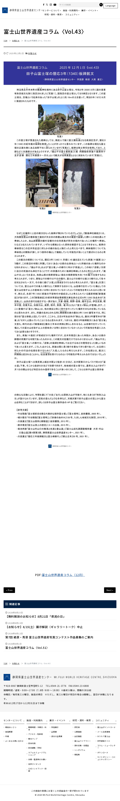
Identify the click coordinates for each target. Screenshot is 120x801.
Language (111, 5)
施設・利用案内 (70, 10)
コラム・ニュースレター (106, 746)
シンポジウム (79, 750)
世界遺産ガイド (103, 741)
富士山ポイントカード (106, 727)
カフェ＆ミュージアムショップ (37, 753)
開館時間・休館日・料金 (37, 728)
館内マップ (32, 739)
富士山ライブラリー (82, 741)
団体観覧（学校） (35, 748)
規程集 (77, 754)
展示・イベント (88, 10)
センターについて (51, 10)
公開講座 (78, 732)
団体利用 (32, 743)
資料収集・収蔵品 (81, 745)
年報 (7, 736)
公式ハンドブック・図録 (37, 769)
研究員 (77, 727)
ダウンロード (102, 752)
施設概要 (9, 732)
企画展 (54, 732)
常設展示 (55, 727)
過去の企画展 (56, 736)
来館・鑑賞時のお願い (37, 759)
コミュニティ (71, 14)
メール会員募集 (103, 732)
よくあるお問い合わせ (14, 741)
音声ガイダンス (34, 764)
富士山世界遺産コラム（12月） (63, 575)
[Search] (101, 4)
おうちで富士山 (103, 736)
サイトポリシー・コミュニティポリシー (106, 758)
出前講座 (78, 736)
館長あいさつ (10, 727)
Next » (109, 590)
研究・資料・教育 (53, 14)
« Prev (9, 590)
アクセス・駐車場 (35, 734)
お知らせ (32, 53)
